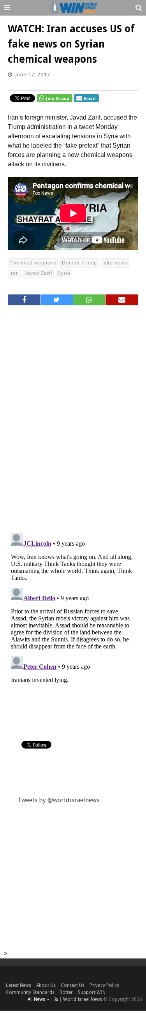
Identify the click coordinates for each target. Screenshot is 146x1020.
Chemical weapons (32, 263)
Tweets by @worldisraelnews (58, 800)
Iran (14, 273)
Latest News (18, 985)
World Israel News (82, 999)
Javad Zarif (38, 273)
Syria (64, 273)
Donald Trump (79, 263)
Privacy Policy (104, 985)
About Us (46, 985)
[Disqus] (73, 416)
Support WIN (92, 992)
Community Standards (30, 992)
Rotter (66, 992)
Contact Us (72, 985)
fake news (114, 263)
